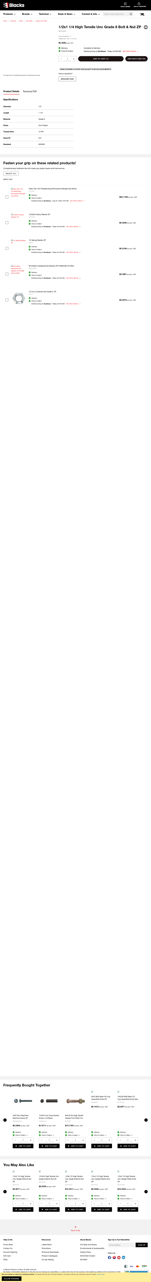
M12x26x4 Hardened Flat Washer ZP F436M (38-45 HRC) (51, 266)
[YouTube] (119, 1258)
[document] (75, 1277)
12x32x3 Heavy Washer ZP (39, 214)
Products (13, 21)
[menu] (51, 14)
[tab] (11, 92)
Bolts (21, 21)
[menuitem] (9, 14)
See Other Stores (129, 51)
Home (5, 21)
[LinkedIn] (124, 1258)
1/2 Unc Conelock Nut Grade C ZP (42, 292)
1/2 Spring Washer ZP (37, 240)
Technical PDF (30, 91)
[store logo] (13, 5)
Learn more (100, 1274)
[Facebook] (110, 1258)
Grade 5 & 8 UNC (41, 21)
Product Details (11, 91)
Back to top (75, 1230)
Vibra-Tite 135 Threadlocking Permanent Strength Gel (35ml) (52, 189)
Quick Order (125, 6)
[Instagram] (115, 1258)
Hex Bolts (29, 21)
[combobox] (118, 14)
